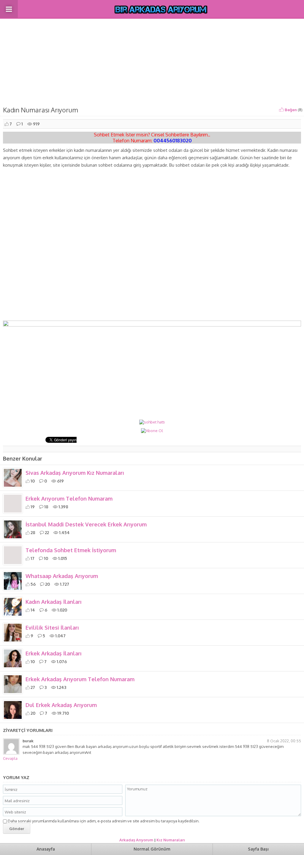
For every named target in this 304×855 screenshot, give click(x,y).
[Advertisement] (152, 61)
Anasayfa (46, 848)
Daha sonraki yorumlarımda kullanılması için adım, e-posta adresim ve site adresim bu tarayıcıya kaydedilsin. (104, 821)
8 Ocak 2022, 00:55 (284, 740)
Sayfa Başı (258, 848)
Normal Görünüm (152, 848)
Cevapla (10, 758)
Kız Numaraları (170, 840)
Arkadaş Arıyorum (136, 840)
